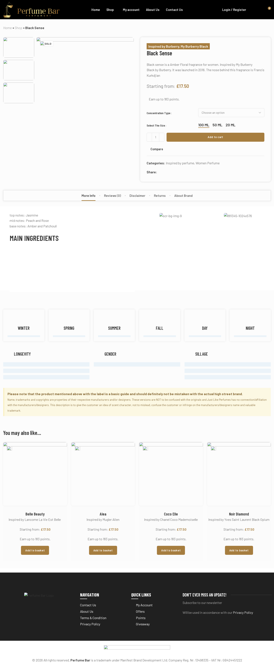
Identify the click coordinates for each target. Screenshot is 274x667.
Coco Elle (171, 514)
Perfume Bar (80, 660)
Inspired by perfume (180, 163)
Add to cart (215, 137)
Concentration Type (158, 113)
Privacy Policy (243, 612)
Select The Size (156, 125)
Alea (103, 514)
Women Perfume (208, 163)
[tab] (88, 195)
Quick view (59, 469)
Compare (156, 149)
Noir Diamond (239, 514)
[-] (149, 137)
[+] (161, 137)
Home (7, 28)
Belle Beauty (35, 514)
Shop (18, 28)
